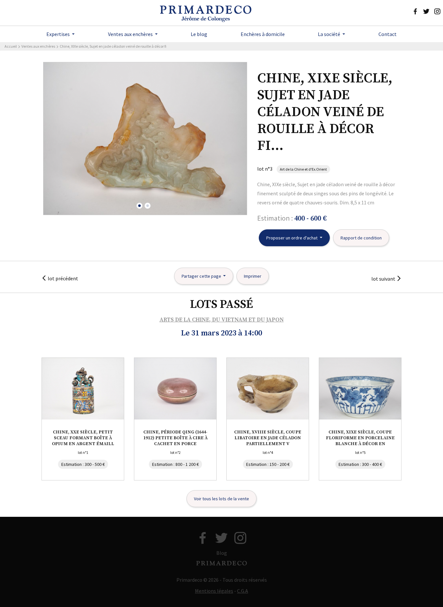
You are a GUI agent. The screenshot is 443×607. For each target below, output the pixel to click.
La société (329, 34)
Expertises (58, 34)
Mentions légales (214, 591)
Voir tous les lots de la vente (221, 499)
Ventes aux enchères (131, 34)
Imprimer (252, 276)
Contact (387, 34)
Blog (221, 553)
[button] (139, 205)
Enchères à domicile (263, 34)
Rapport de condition (361, 238)
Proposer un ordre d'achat (292, 238)
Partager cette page (202, 276)
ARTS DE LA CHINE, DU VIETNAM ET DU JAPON (222, 319)
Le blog (199, 34)
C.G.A (242, 591)
